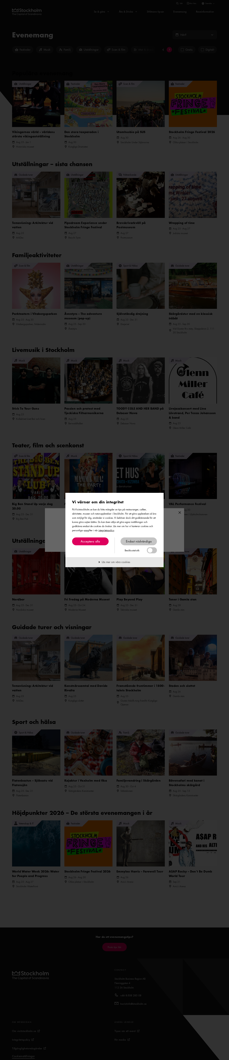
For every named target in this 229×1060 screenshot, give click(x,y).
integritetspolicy (106, 530)
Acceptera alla (90, 541)
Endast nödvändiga (139, 541)
